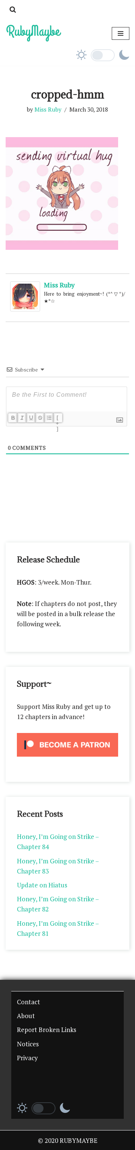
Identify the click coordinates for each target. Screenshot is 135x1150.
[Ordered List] (48, 417)
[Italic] (21, 417)
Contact (28, 1001)
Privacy (27, 1057)
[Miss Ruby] (25, 309)
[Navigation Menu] (120, 33)
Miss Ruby (48, 109)
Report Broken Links (46, 1029)
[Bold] (12, 417)
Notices (28, 1044)
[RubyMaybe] (34, 33)
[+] (58, 418)
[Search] (12, 9)
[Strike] (39, 417)
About (26, 1015)
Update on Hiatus (42, 885)
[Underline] (30, 417)
